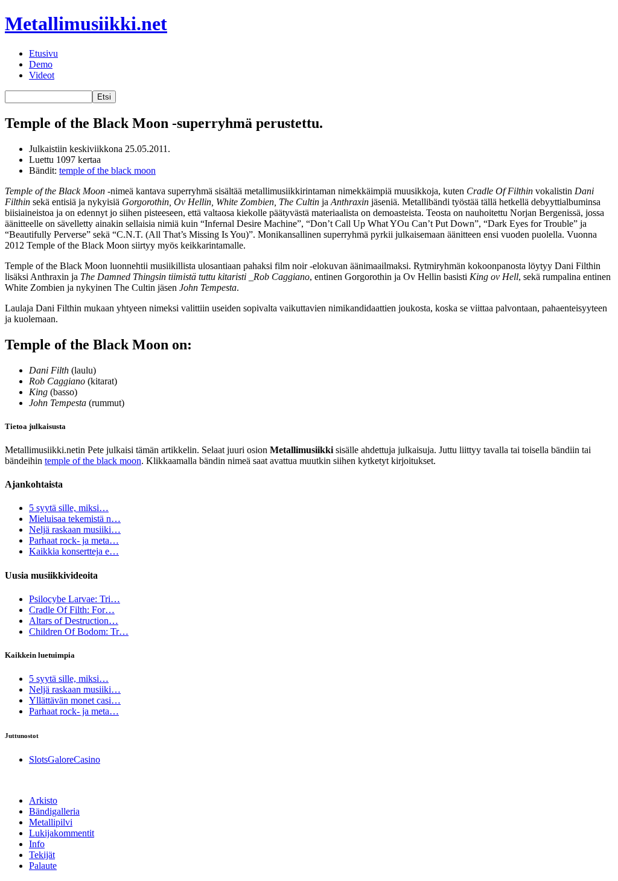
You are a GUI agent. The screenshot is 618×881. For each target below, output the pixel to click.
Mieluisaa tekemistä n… (75, 519)
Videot (41, 75)
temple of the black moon (107, 170)
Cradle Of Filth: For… (72, 610)
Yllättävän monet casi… (75, 700)
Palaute (43, 865)
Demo (41, 64)
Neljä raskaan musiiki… (75, 529)
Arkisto (43, 800)
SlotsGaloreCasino (64, 759)
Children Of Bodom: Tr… (79, 631)
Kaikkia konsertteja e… (74, 551)
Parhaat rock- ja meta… (74, 540)
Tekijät (42, 855)
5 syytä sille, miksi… (69, 508)
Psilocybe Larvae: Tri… (74, 599)
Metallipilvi (50, 822)
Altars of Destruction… (73, 620)
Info (37, 844)
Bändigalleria (54, 811)
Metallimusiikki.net (86, 23)
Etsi (104, 96)
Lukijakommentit (61, 833)
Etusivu (43, 53)
